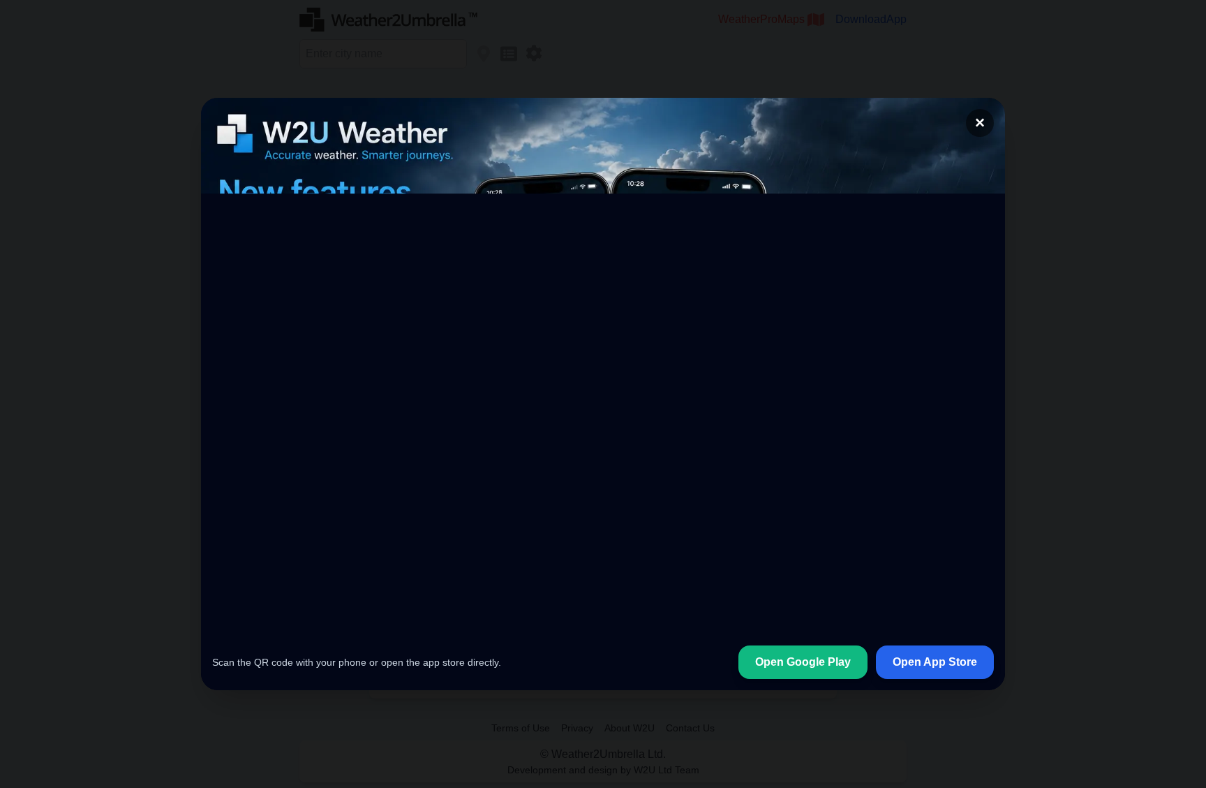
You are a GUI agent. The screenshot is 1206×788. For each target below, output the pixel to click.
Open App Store (935, 662)
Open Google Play (803, 662)
